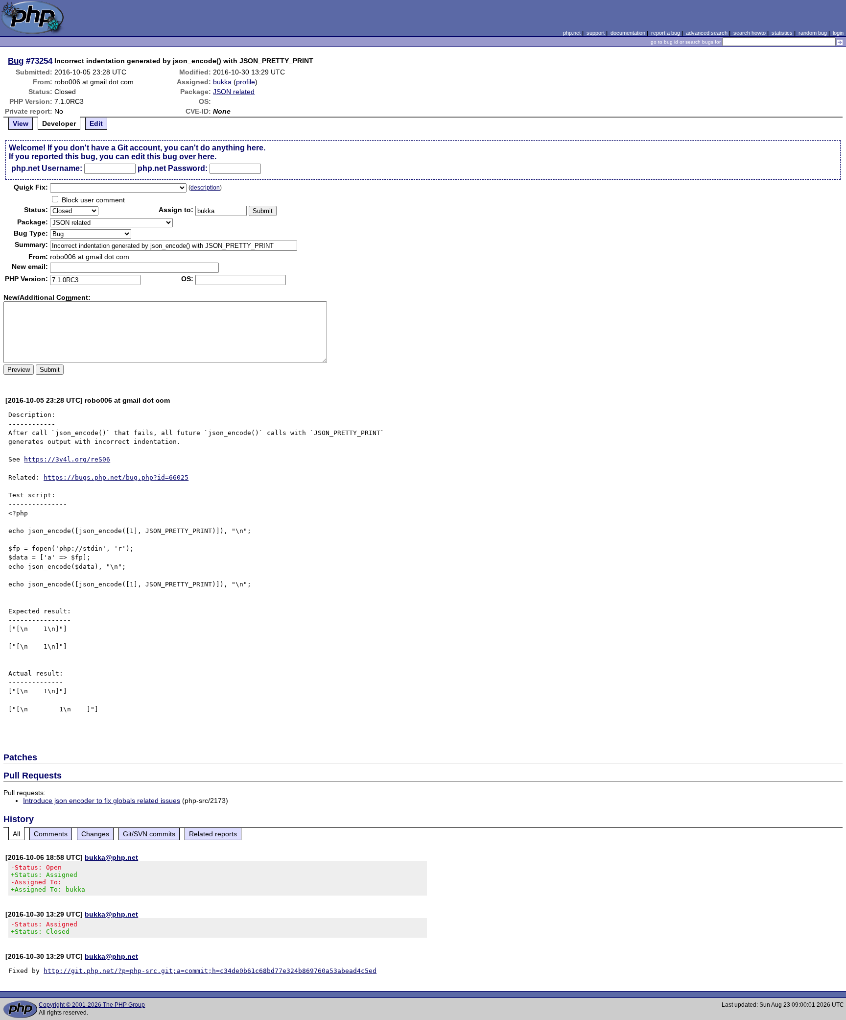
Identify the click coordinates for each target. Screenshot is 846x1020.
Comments (51, 834)
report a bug (665, 33)
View (20, 123)
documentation (628, 33)
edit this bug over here (172, 156)
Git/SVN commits (149, 834)
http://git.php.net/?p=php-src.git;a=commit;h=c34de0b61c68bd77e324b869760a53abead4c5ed (210, 970)
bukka (222, 82)
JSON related (234, 92)
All (16, 834)
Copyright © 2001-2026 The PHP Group (92, 1004)
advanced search (707, 33)
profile (245, 82)
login (838, 33)
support (596, 33)
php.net (572, 33)
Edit (96, 123)
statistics (782, 33)
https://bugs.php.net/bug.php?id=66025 (116, 477)
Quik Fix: (31, 187)
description (205, 187)
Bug (16, 61)
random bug (813, 33)
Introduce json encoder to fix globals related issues (101, 800)
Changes (95, 834)
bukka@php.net (111, 857)
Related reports (213, 834)
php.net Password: (173, 168)
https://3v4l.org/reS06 (67, 459)
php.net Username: (46, 168)
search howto (749, 33)
